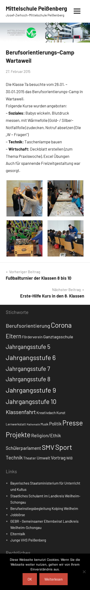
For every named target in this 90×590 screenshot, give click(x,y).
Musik (44, 424)
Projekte (18, 434)
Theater (29, 458)
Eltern (13, 336)
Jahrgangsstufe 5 (28, 346)
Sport (63, 447)
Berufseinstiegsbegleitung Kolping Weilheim (44, 508)
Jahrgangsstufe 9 (31, 390)
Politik (55, 423)
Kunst (61, 412)
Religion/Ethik (46, 435)
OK (30, 579)
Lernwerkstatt (16, 424)
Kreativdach (46, 412)
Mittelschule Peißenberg (36, 8)
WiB (69, 458)
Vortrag (58, 457)
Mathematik (33, 424)
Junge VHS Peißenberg (28, 540)
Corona (61, 325)
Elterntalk (17, 534)
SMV (48, 447)
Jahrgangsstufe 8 (28, 378)
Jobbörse (17, 515)
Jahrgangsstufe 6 (31, 357)
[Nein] (84, 571)
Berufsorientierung (28, 325)
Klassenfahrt (21, 412)
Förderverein (32, 337)
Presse (72, 422)
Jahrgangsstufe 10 (31, 401)
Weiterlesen (53, 579)
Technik (14, 457)
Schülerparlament (23, 448)
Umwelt (43, 457)
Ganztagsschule (58, 336)
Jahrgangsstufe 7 (28, 368)
